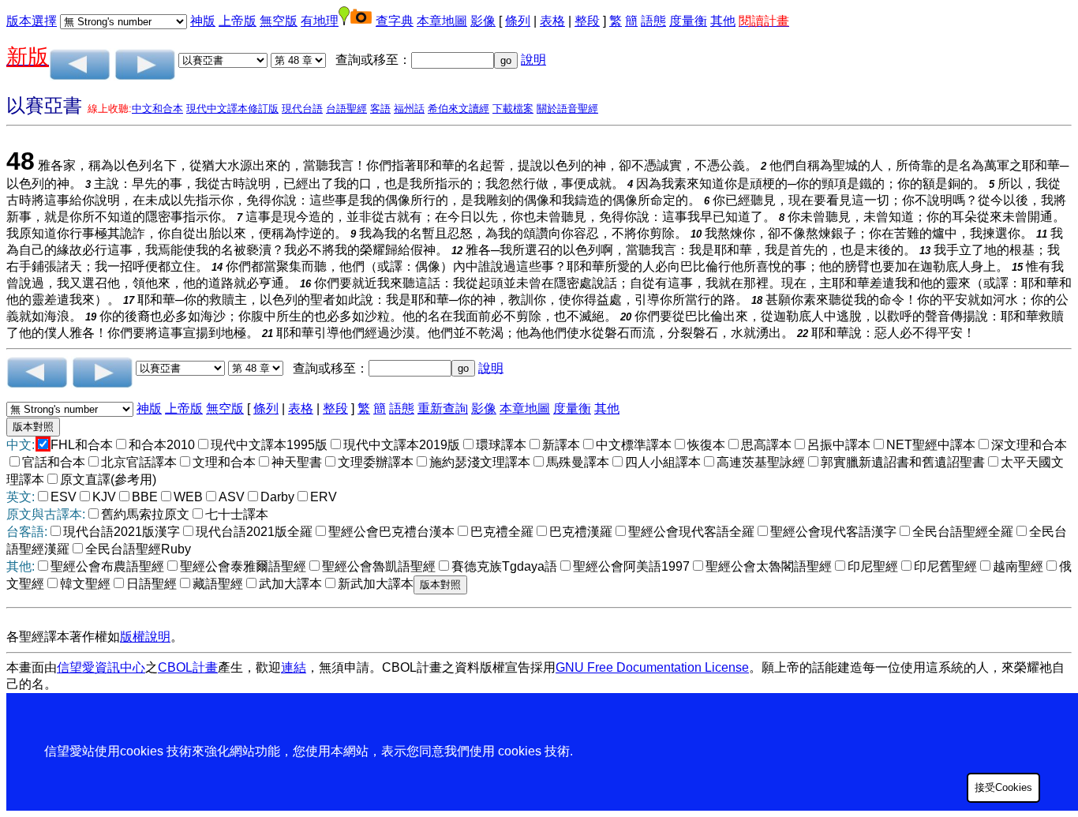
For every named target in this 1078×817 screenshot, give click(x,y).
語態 (653, 21)
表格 (552, 21)
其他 (723, 21)
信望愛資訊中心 (101, 667)
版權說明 (145, 636)
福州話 (409, 108)
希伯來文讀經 (458, 108)
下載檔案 (512, 108)
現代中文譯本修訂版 (232, 108)
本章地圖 (442, 21)
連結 (293, 667)
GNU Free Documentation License (652, 667)
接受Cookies (1003, 787)
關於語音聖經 (567, 108)
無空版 (279, 21)
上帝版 (237, 21)
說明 (533, 59)
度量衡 (688, 21)
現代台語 (302, 108)
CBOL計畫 (188, 667)
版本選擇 (31, 21)
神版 (202, 21)
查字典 (395, 21)
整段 (587, 21)
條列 (517, 21)
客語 (380, 108)
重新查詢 (442, 408)
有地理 (320, 21)
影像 (483, 21)
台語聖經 (346, 108)
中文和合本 (157, 108)
